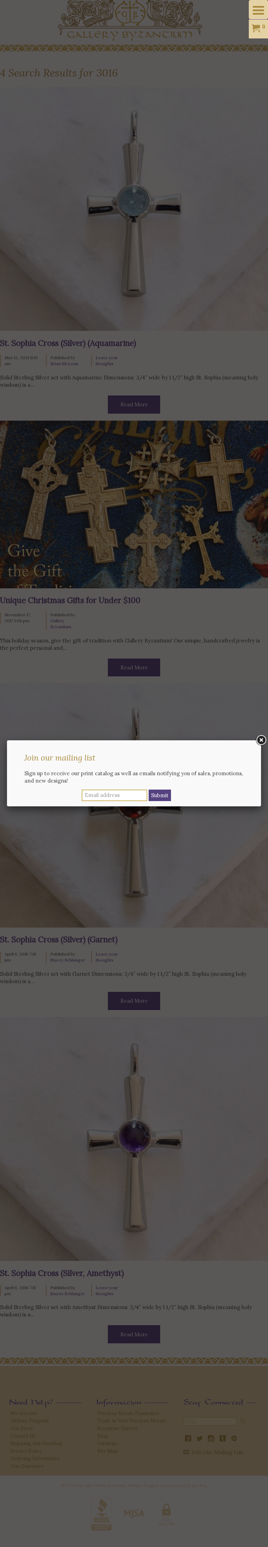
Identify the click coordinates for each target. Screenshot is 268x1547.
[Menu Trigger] (258, 9)
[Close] (261, 740)
